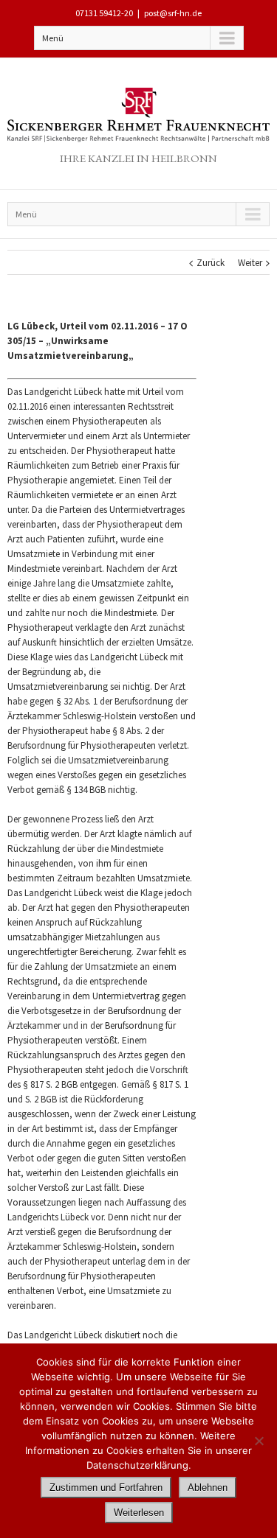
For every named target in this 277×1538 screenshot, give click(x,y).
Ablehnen (208, 1487)
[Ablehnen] (258, 1440)
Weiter (250, 262)
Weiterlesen (139, 1512)
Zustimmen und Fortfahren (106, 1487)
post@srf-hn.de (173, 12)
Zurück (210, 262)
